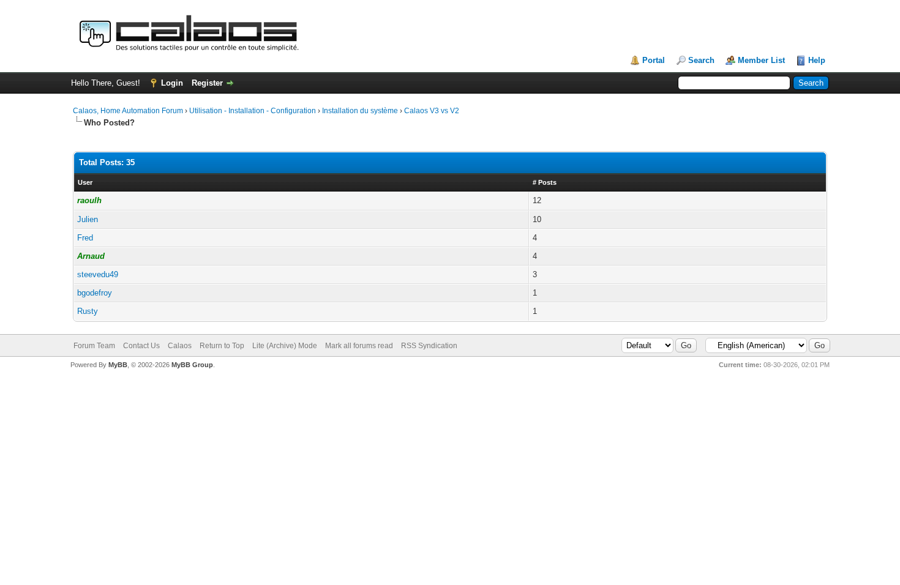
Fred (85, 237)
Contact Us (141, 345)
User (85, 182)
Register (207, 83)
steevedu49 (97, 274)
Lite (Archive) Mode (284, 345)
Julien (87, 219)
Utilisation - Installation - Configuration (252, 110)
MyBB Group (192, 364)
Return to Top (222, 345)
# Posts (545, 182)
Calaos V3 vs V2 (431, 110)
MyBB (117, 364)
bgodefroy (94, 292)
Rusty (87, 311)
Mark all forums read (359, 345)
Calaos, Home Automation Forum (128, 110)
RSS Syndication (429, 345)
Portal (653, 60)
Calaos (180, 345)
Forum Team (94, 345)
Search (701, 60)
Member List (761, 60)
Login (172, 83)
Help (816, 60)
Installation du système (360, 110)
